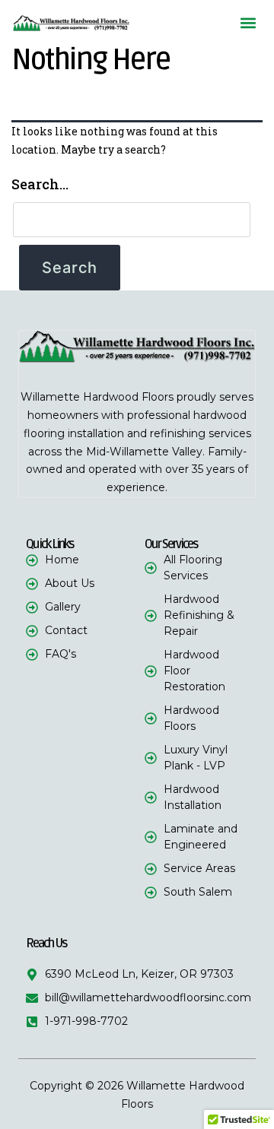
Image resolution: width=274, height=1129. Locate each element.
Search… (39, 184)
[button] (248, 23)
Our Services (171, 544)
